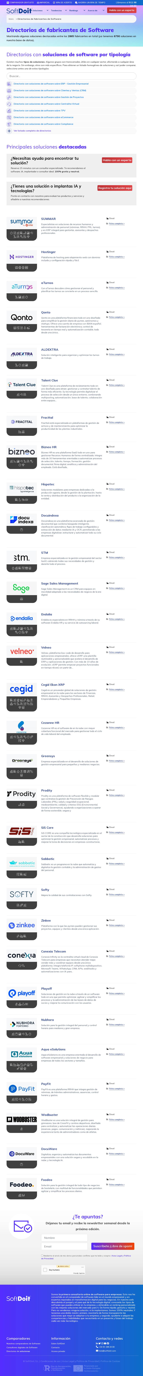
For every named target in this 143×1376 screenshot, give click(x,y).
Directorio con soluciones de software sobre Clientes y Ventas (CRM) (50, 90)
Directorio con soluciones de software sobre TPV (39, 110)
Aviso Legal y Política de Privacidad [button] (80, 1361)
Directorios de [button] (18, 1351)
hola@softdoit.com (107, 1351)
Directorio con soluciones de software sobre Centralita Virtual (46, 103)
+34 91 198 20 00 (107, 1347)
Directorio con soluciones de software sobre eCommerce (43, 117)
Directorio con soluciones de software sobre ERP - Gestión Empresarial (51, 83)
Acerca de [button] (92, 10)
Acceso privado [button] (58, 1351)
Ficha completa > (117, 223)
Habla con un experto (121, 10)
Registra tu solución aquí (114, 188)
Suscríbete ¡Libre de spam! (112, 1246)
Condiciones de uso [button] (50, 1361)
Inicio (11, 18)
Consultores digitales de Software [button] (22, 1347)
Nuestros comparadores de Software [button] (23, 1343)
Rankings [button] (73, 10)
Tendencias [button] (56, 10)
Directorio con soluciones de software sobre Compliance (43, 124)
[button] (40, 10)
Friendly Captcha (78, 1273)
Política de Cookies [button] (110, 1361)
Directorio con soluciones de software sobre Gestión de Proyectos (49, 97)
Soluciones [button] (37, 10)
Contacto (55, 1347)
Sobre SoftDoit (58, 1343)
